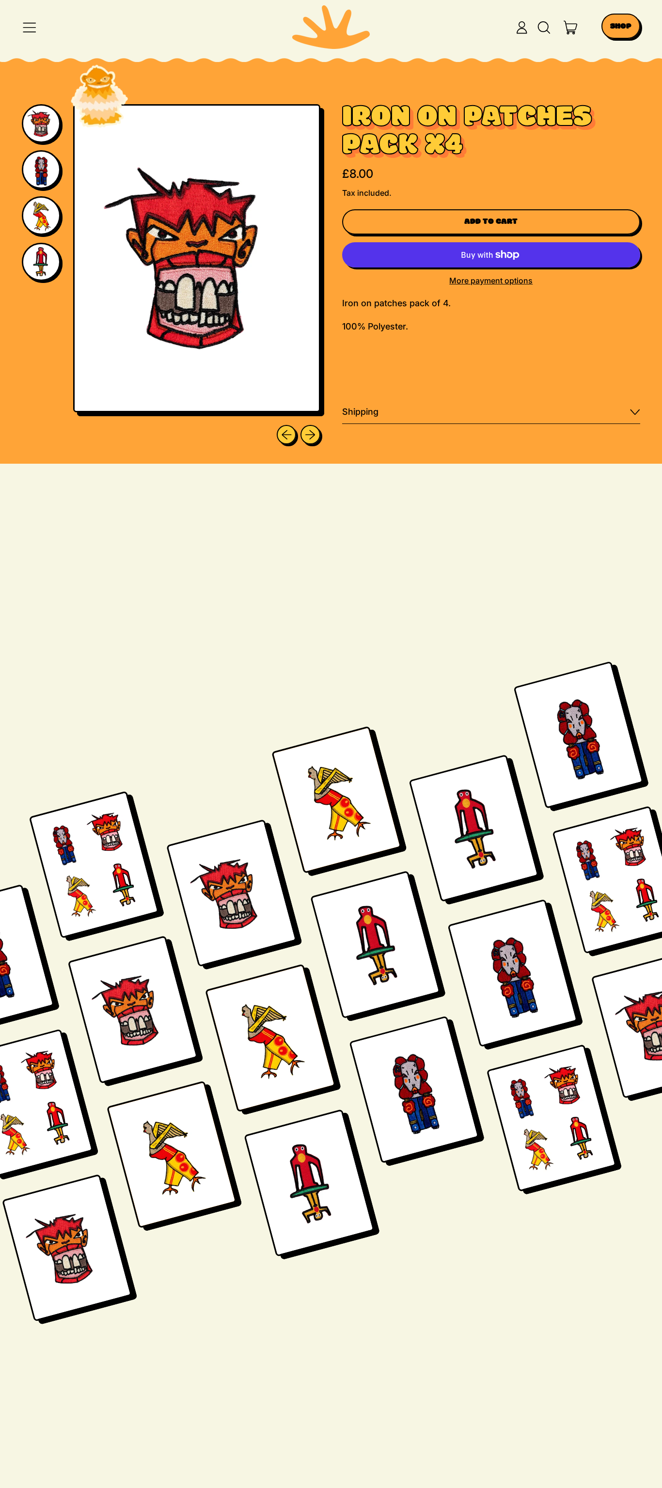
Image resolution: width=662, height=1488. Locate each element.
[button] (544, 27)
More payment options (491, 280)
